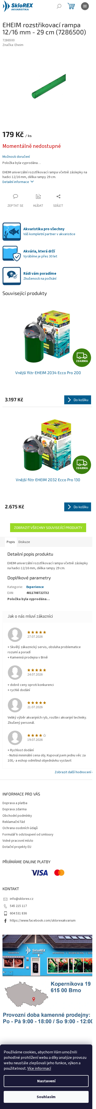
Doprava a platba (14, 803)
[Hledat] (59, 6)
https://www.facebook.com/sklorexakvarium (43, 920)
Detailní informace (15, 182)
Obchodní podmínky (17, 815)
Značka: (12, 45)
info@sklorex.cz (21, 898)
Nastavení (46, 1081)
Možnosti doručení (16, 157)
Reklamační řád (13, 821)
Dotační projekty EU (16, 846)
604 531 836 (18, 913)
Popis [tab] (11, 542)
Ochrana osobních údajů (20, 828)
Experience (35, 587)
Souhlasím (46, 1097)
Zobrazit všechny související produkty (48, 527)
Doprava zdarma (14, 809)
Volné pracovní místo (17, 840)
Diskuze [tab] (24, 542)
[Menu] (85, 6)
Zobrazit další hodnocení (73, 772)
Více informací (39, 1068)
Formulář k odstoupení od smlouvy (27, 834)
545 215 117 (18, 906)
